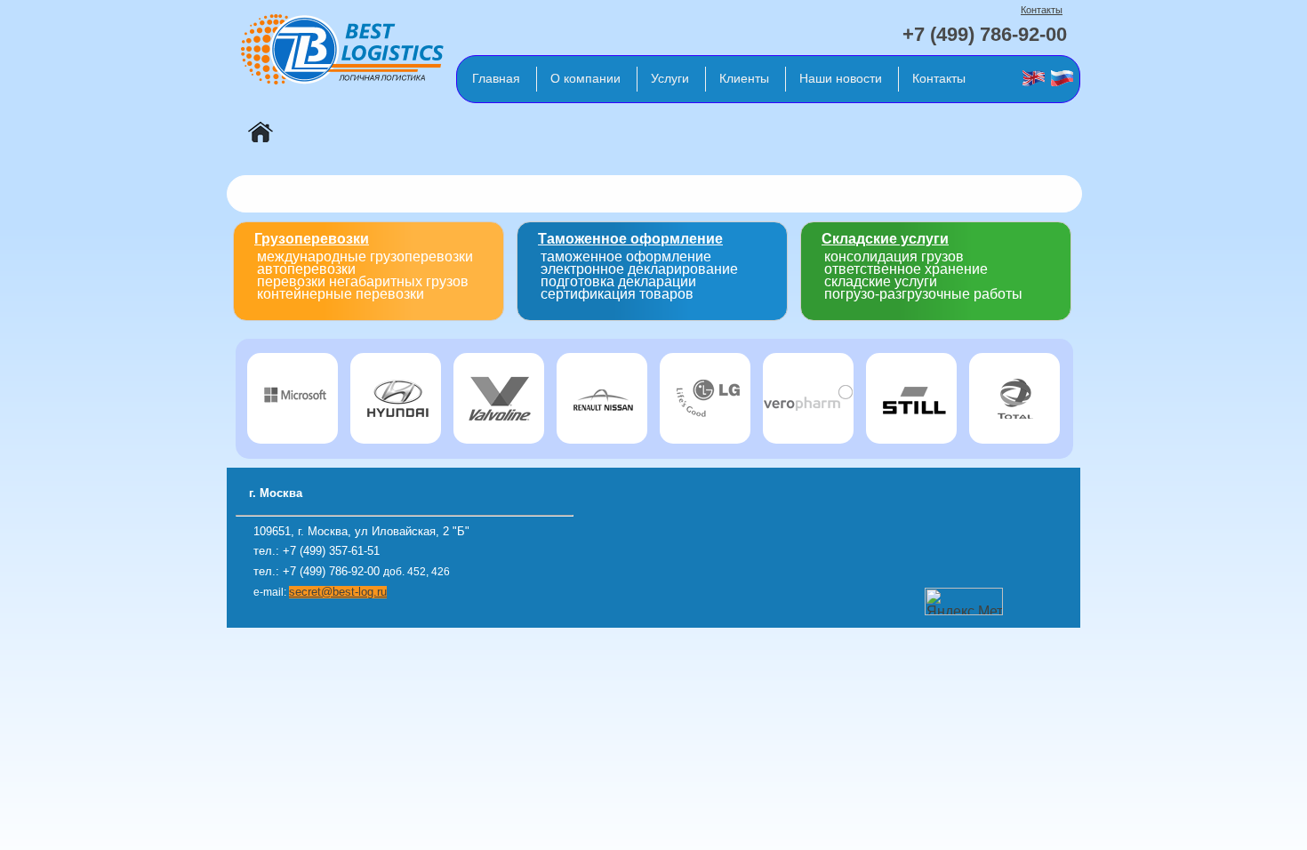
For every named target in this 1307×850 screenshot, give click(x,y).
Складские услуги (885, 238)
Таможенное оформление (630, 238)
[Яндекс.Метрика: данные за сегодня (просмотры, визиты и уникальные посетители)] (964, 601)
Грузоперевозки (311, 238)
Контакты (1041, 9)
